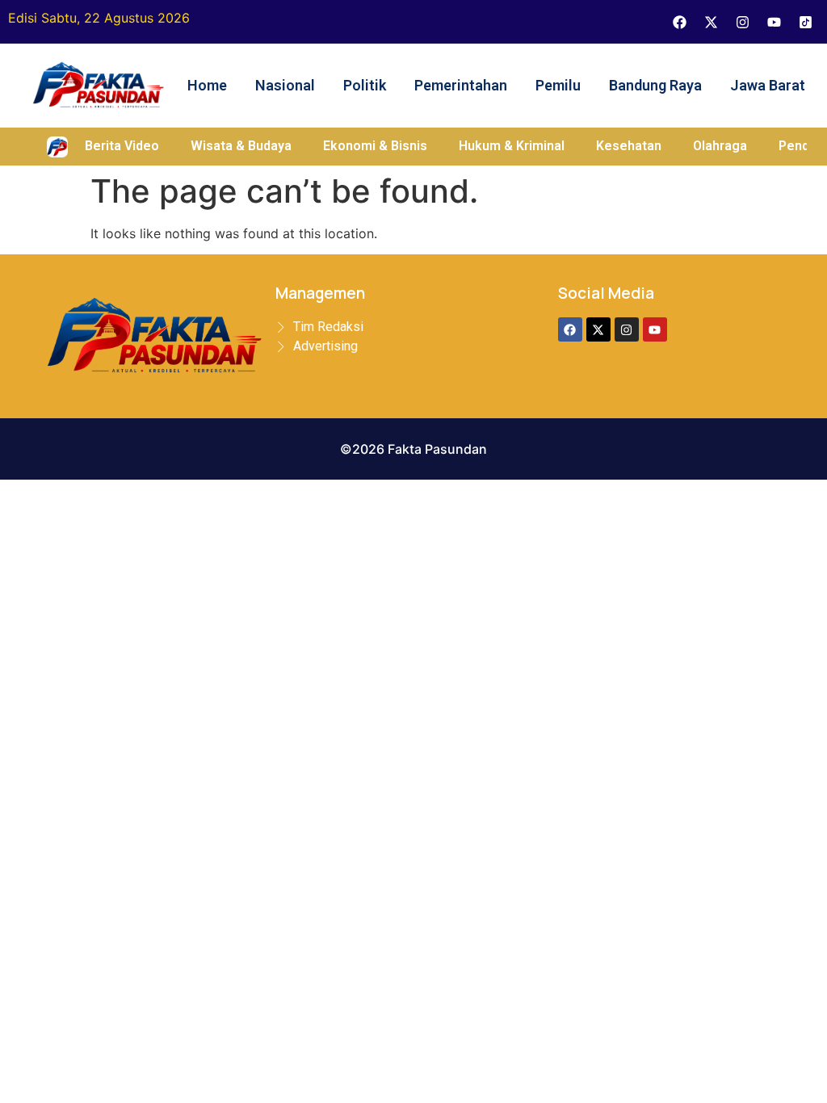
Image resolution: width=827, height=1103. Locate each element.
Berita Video (122, 145)
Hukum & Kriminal (512, 145)
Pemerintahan (460, 85)
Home (207, 85)
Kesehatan (628, 145)
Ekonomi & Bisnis (375, 145)
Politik (364, 85)
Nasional (285, 85)
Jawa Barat (767, 85)
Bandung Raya (655, 85)
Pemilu (558, 85)
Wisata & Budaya (241, 145)
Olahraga (720, 145)
